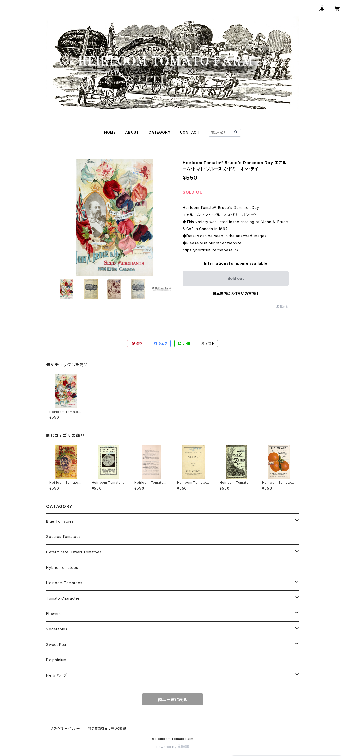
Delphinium (56, 660)
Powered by (167, 747)
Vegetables (56, 629)
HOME (110, 132)
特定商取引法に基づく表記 (107, 728)
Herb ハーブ (56, 675)
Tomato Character (63, 598)
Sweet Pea (56, 644)
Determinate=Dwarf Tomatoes (74, 552)
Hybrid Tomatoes (62, 567)
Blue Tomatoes (60, 521)
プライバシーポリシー (65, 728)
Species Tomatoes (63, 536)
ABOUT (132, 132)
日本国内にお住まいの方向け (235, 293)
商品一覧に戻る (172, 699)
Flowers (53, 613)
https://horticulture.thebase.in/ (210, 250)
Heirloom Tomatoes (64, 583)
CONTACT (190, 132)
